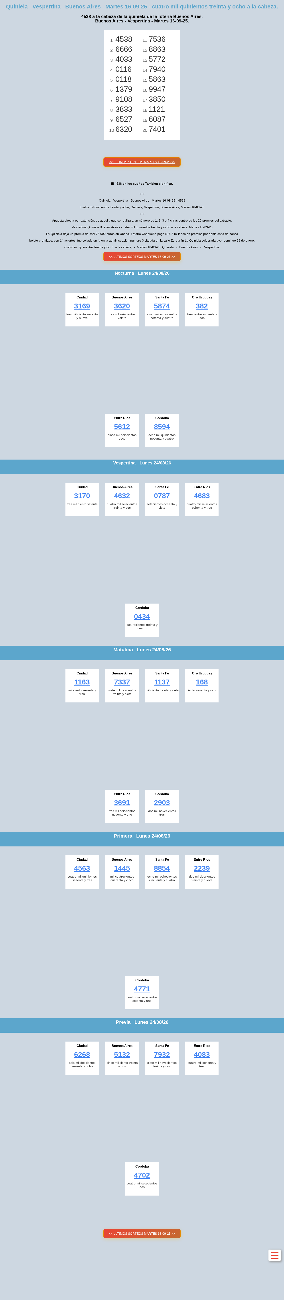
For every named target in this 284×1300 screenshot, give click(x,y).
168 (202, 682)
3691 (122, 803)
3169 (82, 306)
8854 (162, 868)
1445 (122, 868)
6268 (82, 1054)
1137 (162, 682)
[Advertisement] (142, 369)
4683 (202, 496)
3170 (82, 496)
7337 (122, 682)
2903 (162, 803)
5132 (122, 1054)
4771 (142, 989)
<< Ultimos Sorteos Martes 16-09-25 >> (142, 162)
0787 (162, 496)
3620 (122, 306)
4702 (142, 1175)
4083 (202, 1054)
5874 (162, 306)
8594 (162, 427)
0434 (142, 616)
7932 (162, 1054)
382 (202, 306)
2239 (202, 868)
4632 (122, 496)
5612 (122, 427)
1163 (82, 682)
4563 (82, 868)
